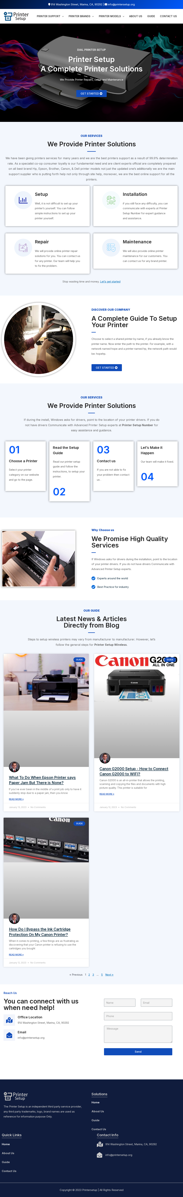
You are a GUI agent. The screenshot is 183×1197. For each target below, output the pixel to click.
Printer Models (110, 16)
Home (96, 1102)
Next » (109, 974)
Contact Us (168, 16)
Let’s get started (110, 281)
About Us (135, 16)
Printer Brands (79, 16)
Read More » (16, 799)
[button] (91, 93)
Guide (151, 16)
